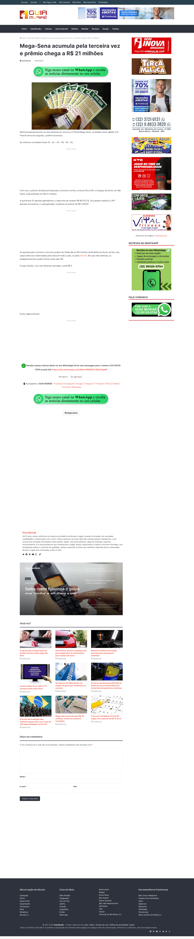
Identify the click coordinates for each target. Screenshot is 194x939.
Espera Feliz (25, 901)
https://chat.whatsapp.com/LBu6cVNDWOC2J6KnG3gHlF (79, 369)
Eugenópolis (25, 904)
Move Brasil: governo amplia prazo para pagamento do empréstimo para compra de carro (71, 653)
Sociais (105, 29)
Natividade (143, 909)
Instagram (69, 383)
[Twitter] (30, 554)
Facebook (58, 383)
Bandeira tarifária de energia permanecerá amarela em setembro (104, 653)
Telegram (88, 383)
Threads (99, 383)
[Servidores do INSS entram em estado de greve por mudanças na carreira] (71, 671)
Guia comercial (61, 29)
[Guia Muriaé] (33, 15)
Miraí (22, 909)
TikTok (107, 383)
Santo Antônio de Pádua (148, 915)
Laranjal (62, 906)
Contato (33, 2)
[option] (71, 589)
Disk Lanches (64, 2)
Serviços (95, 29)
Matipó (102, 892)
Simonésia (103, 906)
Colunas (48, 29)
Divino (22, 898)
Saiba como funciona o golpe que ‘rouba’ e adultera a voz (52, 589)
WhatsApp (76, 387)
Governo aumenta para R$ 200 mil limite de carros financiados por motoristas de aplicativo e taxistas (106, 685)
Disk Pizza (76, 2)
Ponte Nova (104, 895)
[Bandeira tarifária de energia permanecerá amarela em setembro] (107, 639)
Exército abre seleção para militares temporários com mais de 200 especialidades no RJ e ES (35, 721)
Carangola (24, 895)
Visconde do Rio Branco (109, 914)
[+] (27, 915)
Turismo (115, 29)
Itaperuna (142, 904)
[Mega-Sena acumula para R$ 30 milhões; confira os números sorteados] (71, 704)
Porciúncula (143, 912)
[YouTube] (33, 554)
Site (75, 786)
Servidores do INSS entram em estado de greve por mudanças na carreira (70, 685)
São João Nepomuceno (108, 903)
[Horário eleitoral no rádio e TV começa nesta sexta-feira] (35, 673)
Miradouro (24, 912)
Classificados (35, 29)
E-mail (23, 786)
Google (79, 383)
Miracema (142, 906)
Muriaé (22, 915)
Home (24, 29)
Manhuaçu (63, 915)
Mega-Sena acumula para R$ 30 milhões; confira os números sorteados (69, 718)
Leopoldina (63, 909)
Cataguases (64, 898)
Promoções (103, 2)
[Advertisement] (71, 169)
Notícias (84, 29)
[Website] (24, 554)
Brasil (38, 38)
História (74, 29)
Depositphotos (161, 236)
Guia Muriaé (26, 61)
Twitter (115, 383)
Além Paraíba (64, 895)
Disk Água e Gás (49, 2)
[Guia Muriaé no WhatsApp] (71, 71)
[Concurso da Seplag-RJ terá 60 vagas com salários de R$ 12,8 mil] (107, 704)
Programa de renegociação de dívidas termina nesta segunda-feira (34, 653)
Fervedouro (24, 906)
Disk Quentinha (89, 2)
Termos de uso (102, 925)
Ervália (62, 912)
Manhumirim (104, 889)
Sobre (91, 925)
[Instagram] (36, 554)
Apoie (132, 925)
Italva (141, 901)
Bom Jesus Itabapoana (148, 895)
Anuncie (24, 2)
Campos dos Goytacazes (149, 898)
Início (23, 38)
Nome (23, 777)
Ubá (100, 909)
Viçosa (101, 912)
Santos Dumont (105, 901)
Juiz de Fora (64, 901)
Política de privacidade (119, 925)
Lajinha (62, 904)
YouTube (66, 387)
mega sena (71, 412)
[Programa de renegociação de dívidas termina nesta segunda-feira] (35, 639)
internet (83, 255)
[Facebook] (27, 554)
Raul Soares (104, 898)
